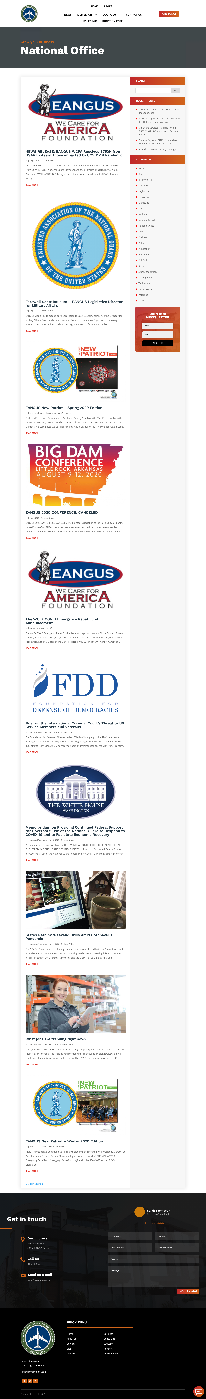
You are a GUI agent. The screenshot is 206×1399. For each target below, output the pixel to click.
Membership (85, 15)
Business (108, 1333)
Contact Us (134, 15)
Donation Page (112, 21)
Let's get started (188, 1291)
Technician (144, 283)
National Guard (45, 413)
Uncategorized (146, 289)
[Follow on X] (30, 1381)
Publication (59, 1146)
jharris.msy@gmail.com (37, 732)
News (68, 15)
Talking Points (145, 277)
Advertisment (111, 1353)
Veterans (143, 294)
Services (71, 1343)
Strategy (108, 1343)
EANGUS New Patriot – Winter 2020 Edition (64, 1141)
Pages (108, 6)
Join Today (168, 13)
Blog (69, 1348)
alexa (141, 168)
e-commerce (145, 179)
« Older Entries (34, 1183)
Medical (142, 208)
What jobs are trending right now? (56, 1039)
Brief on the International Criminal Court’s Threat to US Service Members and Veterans (75, 725)
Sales (141, 266)
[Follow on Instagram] (35, 1381)
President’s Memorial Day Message (157, 149)
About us (71, 1338)
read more (32, 184)
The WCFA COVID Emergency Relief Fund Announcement (62, 621)
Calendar (90, 21)
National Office (48, 160)
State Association (147, 271)
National (142, 214)
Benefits (142, 174)
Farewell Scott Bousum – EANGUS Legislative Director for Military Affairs (74, 303)
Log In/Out (110, 15)
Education (143, 185)
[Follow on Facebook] (24, 1381)
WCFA (141, 300)
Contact (71, 1353)
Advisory (108, 1348)
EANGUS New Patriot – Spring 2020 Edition (64, 408)
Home (94, 6)
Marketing (143, 202)
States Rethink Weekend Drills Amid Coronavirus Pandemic (69, 937)
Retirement (144, 254)
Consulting (109, 1338)
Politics (142, 243)
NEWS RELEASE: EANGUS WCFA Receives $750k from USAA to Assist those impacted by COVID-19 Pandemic (74, 153)
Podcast (142, 237)
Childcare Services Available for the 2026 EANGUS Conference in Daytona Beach (159, 131)
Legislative (143, 191)
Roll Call (142, 260)
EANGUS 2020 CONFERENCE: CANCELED (62, 512)
